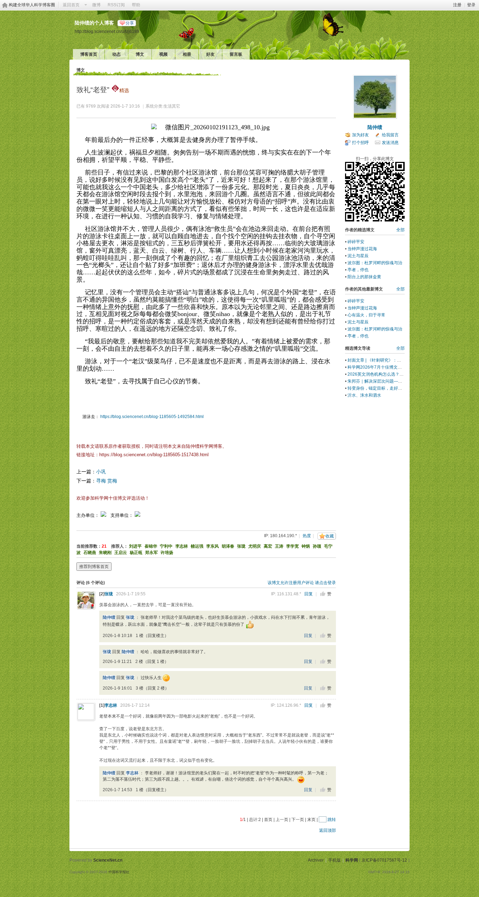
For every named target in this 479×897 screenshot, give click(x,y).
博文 (140, 54)
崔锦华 (150, 546)
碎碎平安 (356, 241)
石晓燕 (89, 552)
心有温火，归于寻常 (366, 315)
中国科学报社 (118, 872)
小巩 (101, 471)
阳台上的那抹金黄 (364, 276)
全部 (400, 229)
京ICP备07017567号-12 (384, 860)
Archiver (316, 860)
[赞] (322, 593)
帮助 (136, 4)
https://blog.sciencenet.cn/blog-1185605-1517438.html (154, 454)
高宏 (268, 546)
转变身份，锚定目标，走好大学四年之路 (385, 388)
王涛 (279, 546)
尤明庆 (254, 546)
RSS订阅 (116, 4)
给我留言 (390, 134)
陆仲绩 (109, 617)
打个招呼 (360, 142)
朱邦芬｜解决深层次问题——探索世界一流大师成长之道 (400, 381)
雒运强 (197, 546)
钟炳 (306, 546)
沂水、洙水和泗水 (364, 395)
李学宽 (292, 546)
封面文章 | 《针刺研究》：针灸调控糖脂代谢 (389, 360)
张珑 (241, 546)
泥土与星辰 (358, 255)
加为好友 (360, 134)
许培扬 (167, 552)
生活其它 (171, 106)
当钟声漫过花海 (362, 248)
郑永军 (151, 552)
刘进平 (135, 546)
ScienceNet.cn (107, 860)
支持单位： (122, 515)
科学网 (351, 860)
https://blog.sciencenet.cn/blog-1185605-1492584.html (152, 416)
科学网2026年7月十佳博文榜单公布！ (383, 367)
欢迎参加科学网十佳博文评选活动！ (112, 498)
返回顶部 (327, 830)
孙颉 (317, 546)
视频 (163, 54)
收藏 (329, 536)
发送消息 (390, 142)
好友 (210, 54)
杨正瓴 (136, 552)
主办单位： (87, 515)
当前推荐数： (89, 546)
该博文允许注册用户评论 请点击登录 (302, 582)
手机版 (334, 860)
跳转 (332, 819)
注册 (457, 4)
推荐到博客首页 (94, 566)
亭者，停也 (358, 269)
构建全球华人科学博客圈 (32, 4)
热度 (307, 535)
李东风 (212, 546)
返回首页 (71, 4)
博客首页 (88, 54)
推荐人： (119, 546)
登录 (471, 4)
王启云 (120, 552)
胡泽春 (228, 546)
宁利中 (166, 546)
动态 (116, 54)
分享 (130, 23)
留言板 (236, 54)
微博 (96, 4)
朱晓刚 (105, 552)
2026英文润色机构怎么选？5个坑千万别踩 (387, 374)
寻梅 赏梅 (106, 481)
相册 (187, 54)
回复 (308, 593)
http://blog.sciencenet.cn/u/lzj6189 (107, 31)
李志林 (181, 546)
